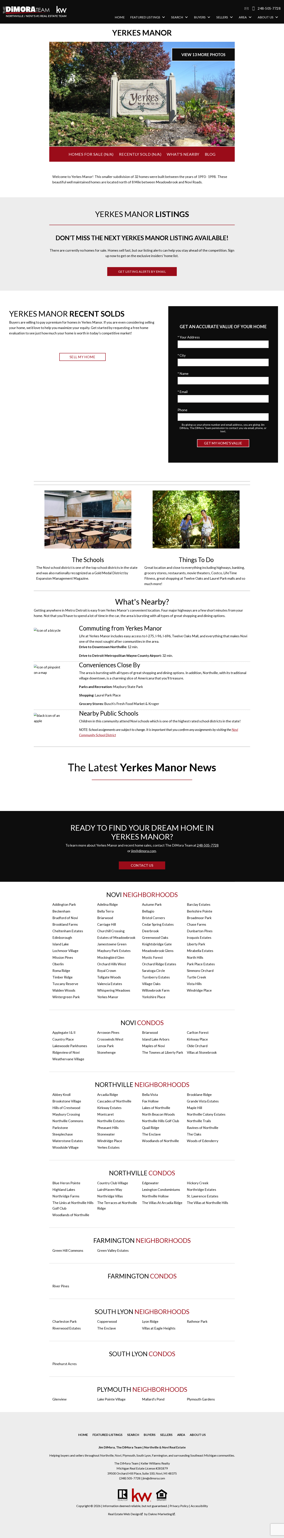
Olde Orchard (197, 1046)
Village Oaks (151, 984)
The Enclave (151, 1134)
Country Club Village (112, 1183)
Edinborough (62, 938)
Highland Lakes (63, 1190)
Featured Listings (107, 1434)
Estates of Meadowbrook (116, 938)
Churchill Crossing (111, 931)
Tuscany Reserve (65, 984)
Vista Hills (194, 984)
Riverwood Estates (66, 1328)
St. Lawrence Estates (202, 1196)
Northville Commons (67, 1121)
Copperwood (107, 1321)
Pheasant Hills (108, 1128)
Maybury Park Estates (114, 951)
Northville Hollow (155, 1196)
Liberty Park (196, 944)
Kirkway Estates (109, 1108)
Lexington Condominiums (161, 1190)
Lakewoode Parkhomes (69, 1046)
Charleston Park (64, 1321)
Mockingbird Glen (110, 957)
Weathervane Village (68, 1059)
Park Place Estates (201, 964)
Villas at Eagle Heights (158, 1328)
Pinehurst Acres (64, 1364)
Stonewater (106, 1134)
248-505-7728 (208, 845)
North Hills (195, 957)
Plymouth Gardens (201, 1399)
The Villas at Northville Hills (207, 1203)
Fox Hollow (150, 1101)
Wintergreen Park (66, 997)
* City (182, 355)
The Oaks (194, 1134)
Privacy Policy (179, 1506)
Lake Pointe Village (111, 1399)
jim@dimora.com (143, 851)
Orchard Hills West (111, 964)
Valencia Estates (109, 984)
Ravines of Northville (202, 1128)
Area (181, 1434)
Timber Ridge (62, 977)
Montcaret (105, 1114)
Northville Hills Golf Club (160, 1121)
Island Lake (60, 944)
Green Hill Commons (67, 1250)
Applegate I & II (63, 1032)
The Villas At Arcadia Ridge (162, 1203)
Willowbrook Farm (155, 990)
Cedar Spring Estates (158, 924)
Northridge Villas (110, 1196)
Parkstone (60, 1128)
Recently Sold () (140, 154)
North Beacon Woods (158, 1114)
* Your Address (189, 337)
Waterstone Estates (67, 1141)
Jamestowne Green (112, 944)
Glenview (59, 1399)
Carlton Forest (198, 1032)
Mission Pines (62, 957)
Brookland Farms (65, 924)
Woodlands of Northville (160, 1141)
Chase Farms (196, 924)
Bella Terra (105, 911)
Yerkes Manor (107, 997)
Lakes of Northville (156, 1108)
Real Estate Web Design (124, 1514)
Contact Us (142, 865)
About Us (198, 1434)
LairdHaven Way (109, 1190)
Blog (210, 154)
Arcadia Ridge (107, 1095)
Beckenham (61, 911)
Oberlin (58, 964)
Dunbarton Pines (200, 931)
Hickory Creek (197, 1183)
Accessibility (199, 1506)
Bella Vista (150, 1095)
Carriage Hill (106, 924)
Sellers (166, 1434)
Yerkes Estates (108, 1147)
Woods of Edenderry (202, 1141)
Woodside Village (65, 1147)
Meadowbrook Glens (157, 951)
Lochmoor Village (65, 951)
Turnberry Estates (156, 977)
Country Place (63, 1039)
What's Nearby (183, 154)
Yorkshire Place (153, 997)
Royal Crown (106, 971)
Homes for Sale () (91, 154)
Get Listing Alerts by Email (142, 271)
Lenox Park (105, 1046)
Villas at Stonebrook (202, 1052)
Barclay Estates (198, 904)
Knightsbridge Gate (157, 944)
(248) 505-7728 (130, 1478)
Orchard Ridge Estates (159, 964)
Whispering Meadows (113, 990)
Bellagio (148, 911)
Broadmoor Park (199, 918)
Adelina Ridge (107, 904)
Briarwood (105, 918)
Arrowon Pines (108, 1032)
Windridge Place (199, 990)
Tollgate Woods (109, 977)
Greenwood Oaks (155, 938)
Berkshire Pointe (199, 911)
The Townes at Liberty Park (162, 1052)
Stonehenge (106, 1052)
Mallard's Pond (153, 1399)
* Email (183, 392)
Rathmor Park (197, 1321)
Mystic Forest (152, 957)
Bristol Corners (153, 918)
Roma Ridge (61, 971)
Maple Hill (194, 1108)
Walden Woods (63, 990)
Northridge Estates (201, 1190)
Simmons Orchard (200, 971)
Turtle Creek (196, 977)
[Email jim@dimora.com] (246, 8)
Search (133, 1434)
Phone (182, 410)
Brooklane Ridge (199, 1095)
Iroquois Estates (199, 938)
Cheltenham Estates (67, 931)
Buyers (150, 1434)
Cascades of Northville (114, 1101)
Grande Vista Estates (203, 1101)
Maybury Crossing (66, 1114)
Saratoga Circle (153, 971)
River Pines (60, 1286)
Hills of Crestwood (66, 1108)
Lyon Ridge (150, 1321)
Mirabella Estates (200, 951)
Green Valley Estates (113, 1250)
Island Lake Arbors (155, 1039)
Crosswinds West (110, 1039)
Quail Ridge (150, 1128)
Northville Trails (199, 1121)
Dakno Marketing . (161, 1514)
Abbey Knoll (61, 1095)
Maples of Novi (153, 1046)
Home (120, 17)
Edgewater (150, 1183)
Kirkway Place (197, 1039)
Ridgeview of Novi (66, 1052)
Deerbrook (150, 931)
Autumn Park (152, 904)
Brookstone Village (66, 1101)
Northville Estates (111, 1121)
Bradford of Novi (65, 918)
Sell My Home (82, 357)
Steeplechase (62, 1134)
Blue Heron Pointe (66, 1183)
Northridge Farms (65, 1196)
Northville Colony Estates (206, 1114)
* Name (183, 374)
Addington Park (64, 904)
